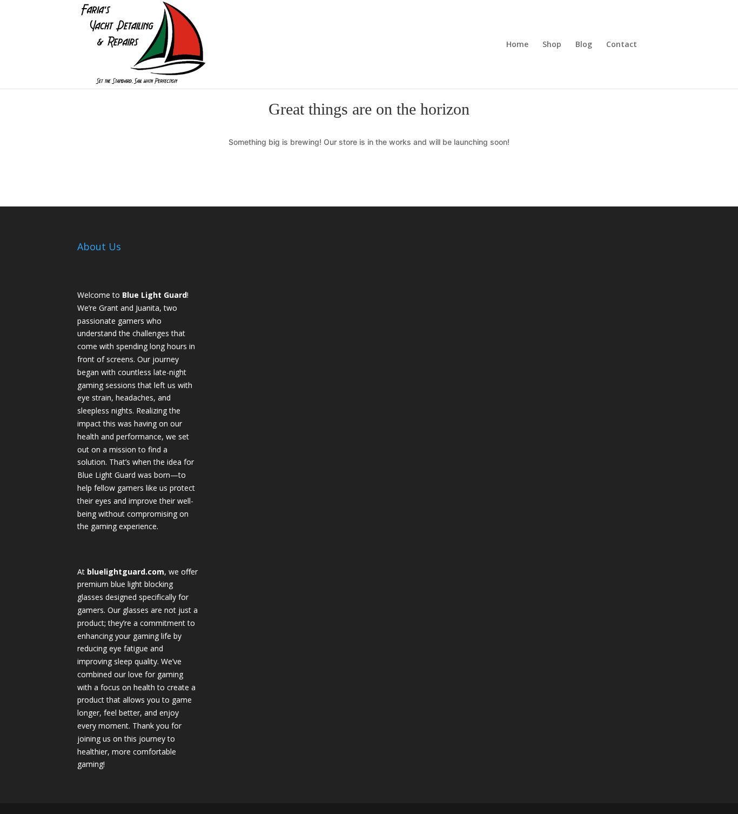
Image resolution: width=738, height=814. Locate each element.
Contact (621, 45)
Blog (583, 45)
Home (517, 45)
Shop (551, 45)
